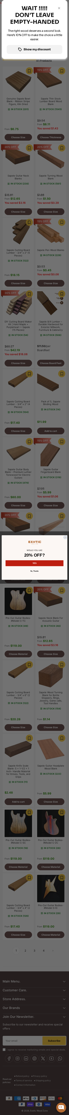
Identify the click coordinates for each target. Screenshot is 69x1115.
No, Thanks (34, 571)
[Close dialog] (65, 537)
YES (35, 563)
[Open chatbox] (61, 1108)
